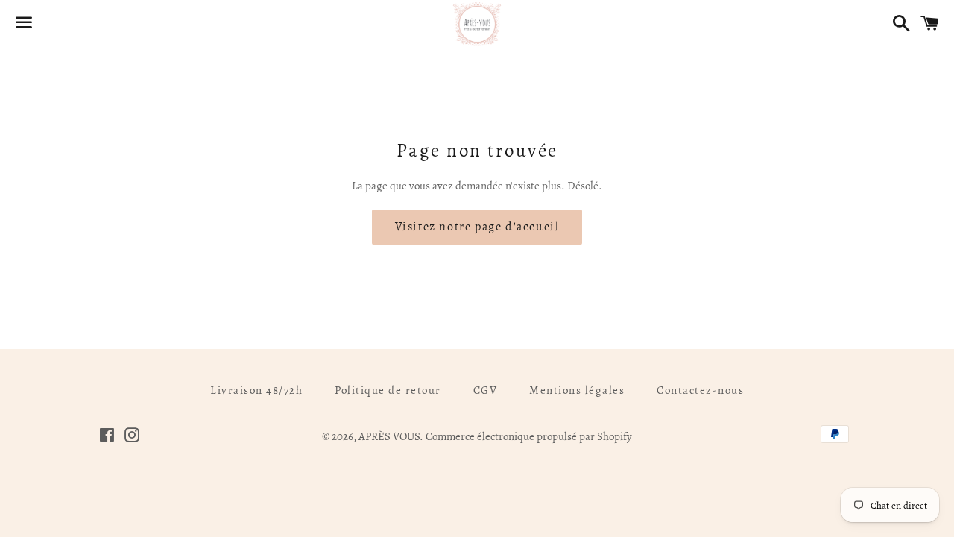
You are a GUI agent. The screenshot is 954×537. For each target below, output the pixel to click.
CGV (485, 390)
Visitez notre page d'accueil (477, 227)
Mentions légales (577, 390)
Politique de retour (388, 390)
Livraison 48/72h (256, 390)
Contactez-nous (700, 390)
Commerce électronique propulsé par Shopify (529, 436)
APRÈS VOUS (389, 436)
